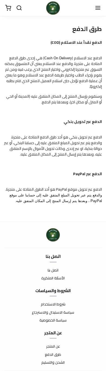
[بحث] (19, 8)
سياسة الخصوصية (53, 320)
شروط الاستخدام (53, 304)
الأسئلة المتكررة (53, 278)
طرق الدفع (53, 354)
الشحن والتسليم (53, 362)
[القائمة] (98, 8)
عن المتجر (53, 346)
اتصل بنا (53, 270)
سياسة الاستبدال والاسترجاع (53, 312)
